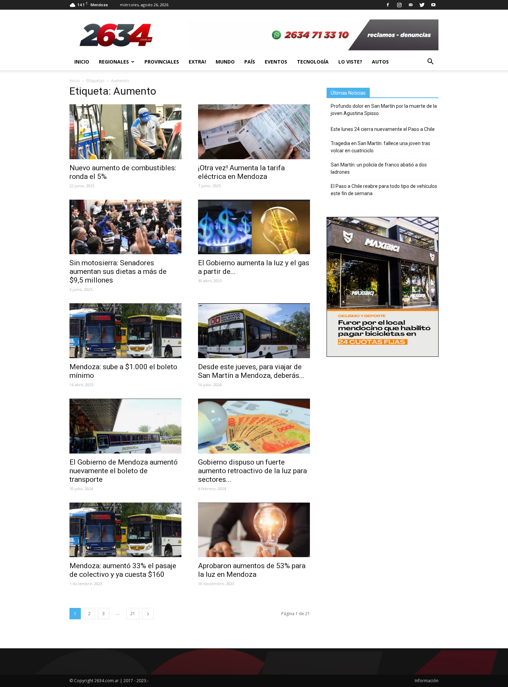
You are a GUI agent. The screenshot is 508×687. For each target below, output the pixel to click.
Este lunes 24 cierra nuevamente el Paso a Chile (383, 129)
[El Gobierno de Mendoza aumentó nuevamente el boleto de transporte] (125, 426)
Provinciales (161, 61)
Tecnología (313, 61)
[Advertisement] (383, 407)
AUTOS (380, 61)
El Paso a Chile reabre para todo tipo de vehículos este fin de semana (384, 189)
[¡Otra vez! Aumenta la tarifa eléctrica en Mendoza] (254, 131)
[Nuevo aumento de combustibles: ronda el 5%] (125, 131)
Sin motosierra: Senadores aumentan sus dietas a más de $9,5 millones (118, 271)
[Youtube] (433, 5)
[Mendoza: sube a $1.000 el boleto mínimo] (125, 330)
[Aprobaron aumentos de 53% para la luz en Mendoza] (254, 530)
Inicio (81, 61)
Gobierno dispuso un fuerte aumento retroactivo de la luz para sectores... (252, 471)
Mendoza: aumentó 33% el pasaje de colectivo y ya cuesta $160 (122, 570)
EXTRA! (197, 61)
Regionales (114, 61)
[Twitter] (422, 5)
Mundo (225, 61)
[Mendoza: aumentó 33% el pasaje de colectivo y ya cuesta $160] (125, 530)
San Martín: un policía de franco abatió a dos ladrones (379, 168)
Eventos (276, 61)
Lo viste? (350, 61)
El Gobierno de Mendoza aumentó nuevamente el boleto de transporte (123, 471)
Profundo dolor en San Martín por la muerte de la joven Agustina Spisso (384, 109)
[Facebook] (388, 5)
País (249, 61)
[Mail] (410, 5)
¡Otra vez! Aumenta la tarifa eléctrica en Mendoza (241, 172)
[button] (430, 62)
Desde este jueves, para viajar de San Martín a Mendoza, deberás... (251, 371)
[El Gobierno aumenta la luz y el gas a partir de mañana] (254, 227)
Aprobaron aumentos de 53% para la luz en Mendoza (251, 570)
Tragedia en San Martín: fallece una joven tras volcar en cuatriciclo (380, 147)
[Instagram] (399, 5)
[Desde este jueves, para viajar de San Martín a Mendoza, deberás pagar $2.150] (254, 330)
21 (132, 614)
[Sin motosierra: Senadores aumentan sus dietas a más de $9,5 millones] (125, 227)
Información (427, 681)
